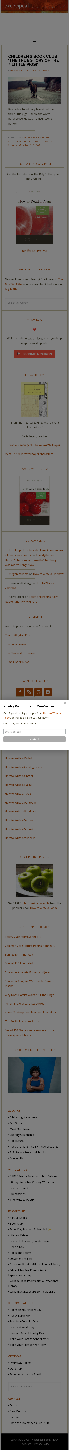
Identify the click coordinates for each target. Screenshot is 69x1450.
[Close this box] (65, 703)
